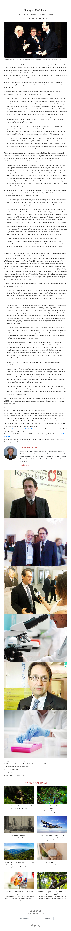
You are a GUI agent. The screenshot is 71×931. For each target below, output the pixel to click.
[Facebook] (32, 925)
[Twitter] (35, 925)
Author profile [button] (25, 465)
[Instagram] (39, 925)
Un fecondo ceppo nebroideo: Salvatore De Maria (28, 429)
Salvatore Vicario (41, 18)
